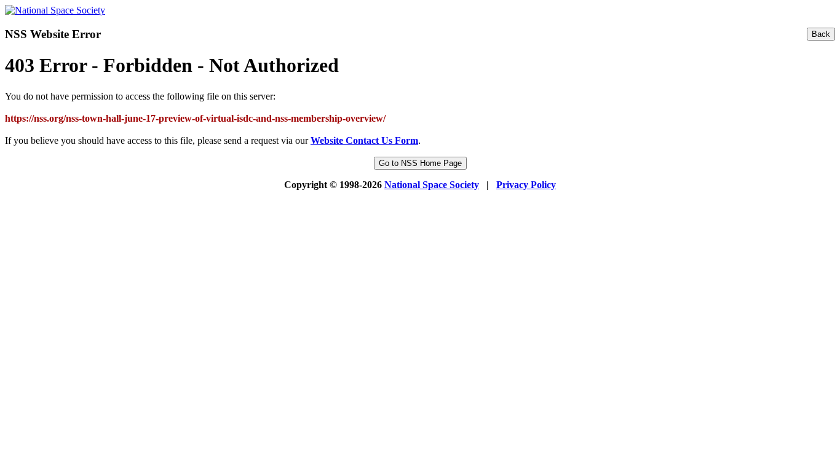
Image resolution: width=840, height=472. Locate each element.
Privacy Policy (526, 184)
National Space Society (431, 184)
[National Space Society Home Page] (55, 10)
